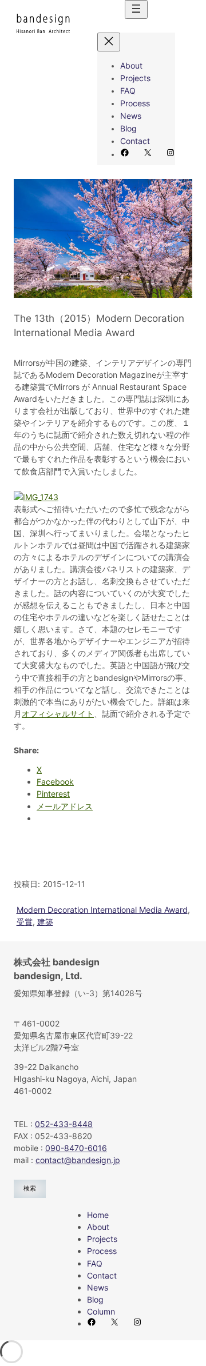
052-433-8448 (64, 1124)
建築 (45, 921)
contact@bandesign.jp (77, 1160)
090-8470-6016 (76, 1148)
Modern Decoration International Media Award (102, 909)
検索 (29, 1188)
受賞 (25, 921)
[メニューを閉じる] (108, 42)
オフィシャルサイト (58, 713)
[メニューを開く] (136, 9)
